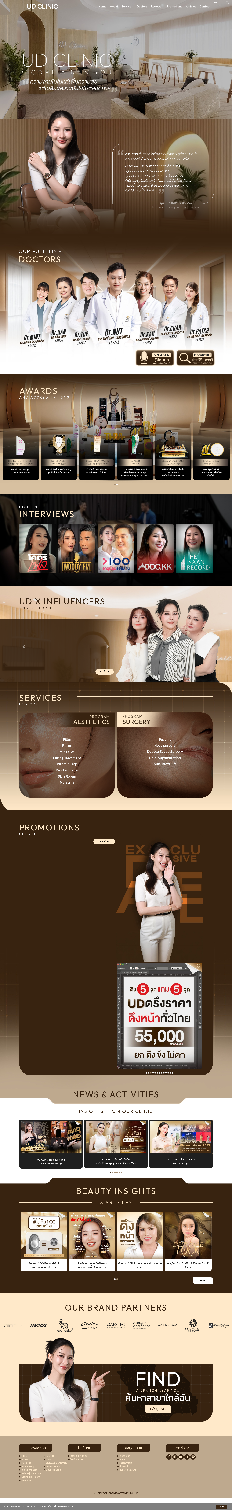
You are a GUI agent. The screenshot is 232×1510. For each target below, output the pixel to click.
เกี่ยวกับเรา (124, 1456)
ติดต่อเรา (182, 1448)
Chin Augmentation (56, 1463)
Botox (24, 1459)
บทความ (123, 1459)
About (114, 6)
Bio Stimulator (29, 1470)
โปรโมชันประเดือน (78, 1456)
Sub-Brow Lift (53, 1466)
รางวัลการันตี (125, 1463)
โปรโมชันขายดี (77, 1459)
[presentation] (110, 1001)
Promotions (174, 6)
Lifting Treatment (30, 1477)
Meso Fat (26, 1463)
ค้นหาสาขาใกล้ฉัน (127, 1470)
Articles (191, 6)
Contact (204, 6)
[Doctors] (155, 357)
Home (102, 6)
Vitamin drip (27, 1466)
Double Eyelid (53, 1470)
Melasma (26, 1480)
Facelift (50, 1456)
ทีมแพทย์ (123, 1466)
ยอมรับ (221, 1506)
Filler (24, 1456)
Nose (48, 1459)
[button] (115, 484)
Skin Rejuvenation (31, 1473)
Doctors (142, 6)
